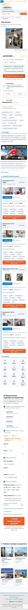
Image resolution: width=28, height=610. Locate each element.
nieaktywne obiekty (6, 604)
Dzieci (8, 450)
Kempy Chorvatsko (7, 606)
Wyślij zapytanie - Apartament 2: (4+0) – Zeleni (14, 262)
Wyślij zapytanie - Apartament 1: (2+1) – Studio (15, 217)
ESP (8, 490)
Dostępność (17, 197)
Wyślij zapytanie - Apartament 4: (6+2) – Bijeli (14, 351)
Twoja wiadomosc (12, 495)
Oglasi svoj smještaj (17, 601)
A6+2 (21, 59)
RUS (17, 490)
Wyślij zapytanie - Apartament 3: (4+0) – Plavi (14, 305)
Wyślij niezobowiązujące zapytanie (14, 521)
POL (5, 487)
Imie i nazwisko (9, 461)
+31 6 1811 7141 (8, 90)
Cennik (6, 199)
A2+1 (13, 59)
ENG (13, 487)
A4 (15, 59)
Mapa (9, 94)
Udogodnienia (8, 197)
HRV (5, 492)
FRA (13, 490)
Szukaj (24, 13)
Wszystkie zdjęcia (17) (21, 49)
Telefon (9, 474)
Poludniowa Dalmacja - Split (7, 17)
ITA (5, 490)
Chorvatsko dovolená (16, 606)
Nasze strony (14, 604)
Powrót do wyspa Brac (8, 106)
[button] (14, 101)
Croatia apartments (21, 604)
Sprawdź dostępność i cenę (15, 76)
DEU (18, 487)
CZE (9, 487)
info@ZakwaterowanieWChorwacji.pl (14, 599)
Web (21, 94)
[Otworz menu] (2, 1)
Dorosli (6, 444)
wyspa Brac (18, 17)
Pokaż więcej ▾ (4, 172)
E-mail (6, 468)
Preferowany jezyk (12, 485)
